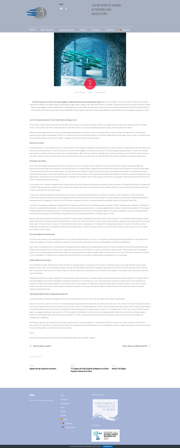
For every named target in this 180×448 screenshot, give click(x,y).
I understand (107, 446)
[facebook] (66, 8)
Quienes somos (66, 29)
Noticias (96, 29)
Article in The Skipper (119, 368)
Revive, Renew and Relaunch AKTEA (135, 346)
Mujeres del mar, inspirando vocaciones (43, 368)
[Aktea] (36, 22)
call (96, 92)
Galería (83, 29)
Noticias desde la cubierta (42, 346)
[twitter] (61, 8)
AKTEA (32, 29)
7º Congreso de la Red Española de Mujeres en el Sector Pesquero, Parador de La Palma (90, 370)
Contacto (109, 29)
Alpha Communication (48, 400)
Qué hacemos (47, 29)
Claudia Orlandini (80, 92)
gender (99, 92)
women (104, 92)
